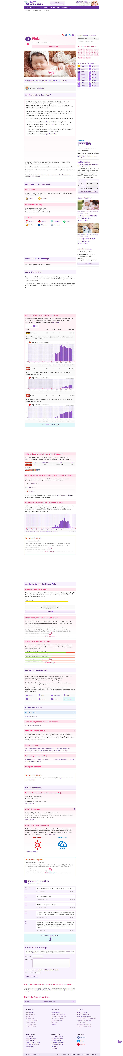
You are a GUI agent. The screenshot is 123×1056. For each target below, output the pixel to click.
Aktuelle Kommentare (57, 1036)
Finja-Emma (71, 759)
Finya (63, 175)
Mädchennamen (30, 1014)
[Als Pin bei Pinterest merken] (62, 35)
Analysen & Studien (31, 1038)
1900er (94, 80)
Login (57, 2)
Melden (73, 891)
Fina (26, 748)
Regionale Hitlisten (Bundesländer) (86, 1018)
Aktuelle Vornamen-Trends (84, 1026)
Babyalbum (55, 1046)
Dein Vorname (81, 181)
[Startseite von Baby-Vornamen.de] (33, 5)
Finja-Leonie (41, 759)
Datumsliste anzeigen (31, 851)
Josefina (48, 134)
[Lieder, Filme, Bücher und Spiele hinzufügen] (74, 809)
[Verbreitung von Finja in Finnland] (38, 470)
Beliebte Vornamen (82, 1012)
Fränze (35, 990)
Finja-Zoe (52, 759)
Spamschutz (28, 973)
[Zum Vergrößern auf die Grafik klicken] (50, 523)
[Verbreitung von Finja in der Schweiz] (31, 470)
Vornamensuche (30, 1022)
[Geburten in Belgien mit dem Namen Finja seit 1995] (34, 470)
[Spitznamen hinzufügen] (74, 731)
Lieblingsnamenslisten (57, 1042)
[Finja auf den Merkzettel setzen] (73, 35)
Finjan (26, 716)
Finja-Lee (27, 761)
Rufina (48, 122)
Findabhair (31, 748)
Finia (60, 175)
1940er (94, 69)
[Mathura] (84, 146)
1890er (94, 83)
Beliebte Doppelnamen (83, 1014)
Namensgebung (56, 1012)
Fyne (39, 176)
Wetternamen (29, 1046)
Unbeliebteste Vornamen (84, 1024)
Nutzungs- (39, 970)
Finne (42, 175)
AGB (74, 1054)
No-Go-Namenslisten (57, 1044)
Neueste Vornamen (31, 1026)
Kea (69, 990)
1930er (94, 72)
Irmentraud (61, 990)
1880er (94, 86)
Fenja (53, 124)
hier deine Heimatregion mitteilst (63, 495)
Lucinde (29, 992)
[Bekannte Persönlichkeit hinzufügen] (74, 793)
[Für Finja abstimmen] (57, 46)
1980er (83, 80)
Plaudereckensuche (57, 1040)
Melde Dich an (68, 951)
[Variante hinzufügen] (74, 722)
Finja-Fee (33, 761)
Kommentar (28, 959)
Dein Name (28, 956)
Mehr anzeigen (67, 699)
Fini (55, 748)
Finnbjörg (27, 750)
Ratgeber (54, 1024)
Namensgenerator (31, 1024)
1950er (94, 66)
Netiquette (54, 1048)
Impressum (94, 1054)
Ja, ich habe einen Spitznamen (87, 254)
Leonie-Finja (64, 759)
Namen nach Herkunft (32, 1020)
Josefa (66, 990)
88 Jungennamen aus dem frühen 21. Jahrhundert (86, 241)
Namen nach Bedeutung (58, 1014)
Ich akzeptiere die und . (43, 970)
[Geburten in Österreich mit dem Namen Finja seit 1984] (27, 470)
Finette (51, 748)
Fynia (30, 176)
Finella (39, 748)
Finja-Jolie (57, 759)
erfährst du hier (52, 834)
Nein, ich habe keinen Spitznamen (88, 260)
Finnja (57, 175)
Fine (35, 748)
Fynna (67, 175)
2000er (83, 74)
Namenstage (29, 1036)
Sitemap (70, 1054)
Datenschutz (80, 1054)
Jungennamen (29, 1012)
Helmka (50, 990)
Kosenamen (55, 1022)
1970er (83, 83)
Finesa (43, 748)
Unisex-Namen (30, 1016)
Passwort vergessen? (60, 4)
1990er (83, 77)
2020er (83, 69)
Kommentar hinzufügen (36, 884)
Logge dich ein (62, 778)
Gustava (45, 990)
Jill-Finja (47, 759)
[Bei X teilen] (69, 35)
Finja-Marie (35, 759)
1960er (83, 86)
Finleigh (64, 748)
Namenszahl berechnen (32, 1044)
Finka (60, 748)
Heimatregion (81, 188)
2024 (82, 66)
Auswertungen (30, 1040)
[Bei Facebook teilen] (66, 35)
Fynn (35, 716)
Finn (65, 102)
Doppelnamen (30, 1018)
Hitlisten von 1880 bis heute (84, 1020)
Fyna (34, 176)
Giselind (40, 990)
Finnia (49, 175)
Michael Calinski (41, 88)
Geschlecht (80, 183)
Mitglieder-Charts (81, 1022)
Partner (64, 1054)
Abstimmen (50, 612)
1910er (94, 77)
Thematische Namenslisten (59, 1016)
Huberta (55, 990)
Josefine (54, 134)
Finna (39, 175)
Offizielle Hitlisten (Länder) (84, 1016)
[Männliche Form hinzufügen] (74, 713)
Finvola (60, 750)
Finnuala (47, 750)
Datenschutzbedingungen (52, 970)
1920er (94, 74)
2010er (83, 72)
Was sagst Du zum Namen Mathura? (87, 157)
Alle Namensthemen (57, 1020)
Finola (56, 750)
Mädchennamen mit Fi (50, 1001)
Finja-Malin (28, 759)
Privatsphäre (87, 1054)
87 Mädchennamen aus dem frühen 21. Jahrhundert (87, 218)
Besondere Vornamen (57, 1018)
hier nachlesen (56, 322)
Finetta (47, 748)
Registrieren (52, 4)
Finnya (53, 175)
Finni (46, 175)
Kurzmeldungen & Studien (33, 1042)
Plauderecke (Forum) (57, 1038)
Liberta (72, 990)
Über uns (59, 1054)
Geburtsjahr (81, 185)
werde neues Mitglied (31, 952)
